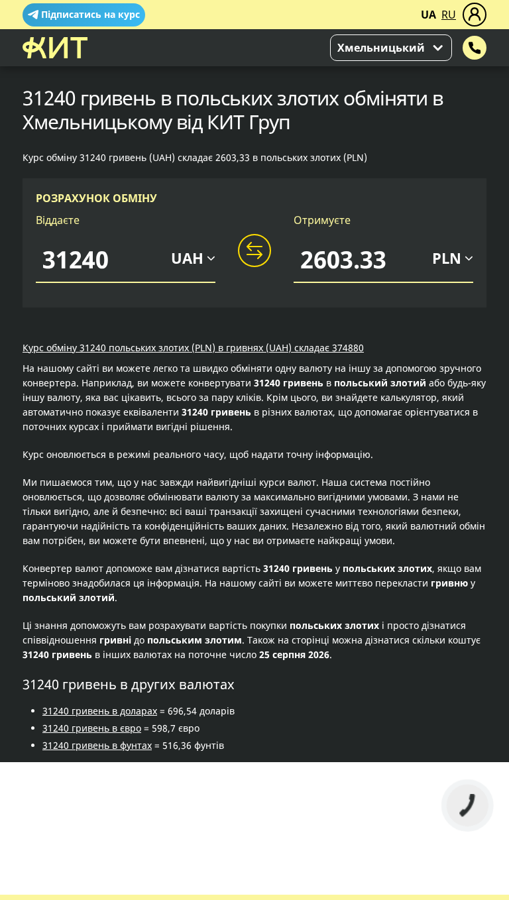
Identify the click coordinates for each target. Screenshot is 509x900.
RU (448, 14)
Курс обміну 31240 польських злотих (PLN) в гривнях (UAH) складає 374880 (193, 347)
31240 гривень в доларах (99, 710)
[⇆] (254, 251)
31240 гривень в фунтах (97, 745)
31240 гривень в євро (91, 728)
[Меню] (474, 15)
